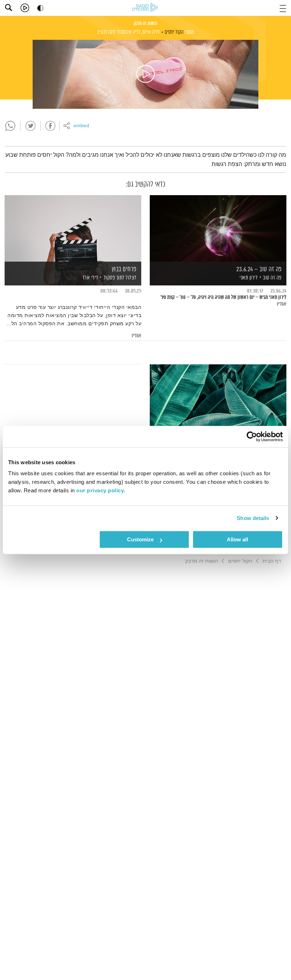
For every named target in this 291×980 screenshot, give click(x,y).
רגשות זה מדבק (145, 23)
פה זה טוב (272, 278)
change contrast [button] (40, 8)
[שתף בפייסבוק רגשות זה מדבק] (50, 126)
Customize (140, 539)
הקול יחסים (174, 32)
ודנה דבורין (106, 32)
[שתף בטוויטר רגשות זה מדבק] (30, 126)
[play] (25, 8)
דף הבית (272, 561)
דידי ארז (89, 278)
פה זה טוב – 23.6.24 (259, 269)
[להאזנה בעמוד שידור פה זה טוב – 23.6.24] (218, 228)
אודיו (281, 304)
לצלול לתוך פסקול (120, 278)
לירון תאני (248, 278)
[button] (283, 7)
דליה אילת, (150, 32)
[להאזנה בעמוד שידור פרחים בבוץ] (73, 228)
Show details (253, 518)
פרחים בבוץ (124, 269)
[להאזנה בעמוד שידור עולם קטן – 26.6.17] (218, 397)
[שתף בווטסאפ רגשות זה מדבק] (10, 126)
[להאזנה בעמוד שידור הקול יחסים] (145, 74)
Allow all (237, 539)
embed (81, 126)
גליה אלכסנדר (128, 32)
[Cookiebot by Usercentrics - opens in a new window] (252, 436)
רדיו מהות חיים (145, 7)
